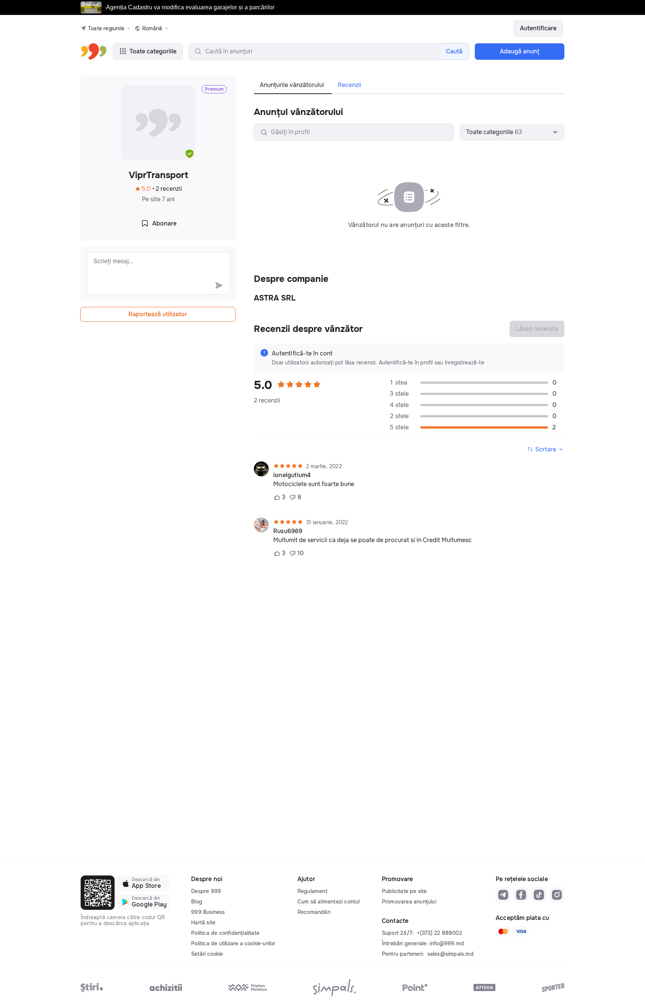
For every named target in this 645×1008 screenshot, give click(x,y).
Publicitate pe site (404, 891)
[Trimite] (218, 285)
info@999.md (447, 943)
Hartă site (203, 922)
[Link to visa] (521, 931)
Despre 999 (206, 891)
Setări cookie (207, 954)
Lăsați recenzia (537, 329)
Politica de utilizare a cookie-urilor (233, 943)
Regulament (312, 891)
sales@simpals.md (450, 954)
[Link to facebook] (521, 894)
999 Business (208, 912)
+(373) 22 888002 (439, 933)
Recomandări (313, 912)
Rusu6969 (288, 531)
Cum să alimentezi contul (328, 902)
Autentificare (538, 28)
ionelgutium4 (292, 475)
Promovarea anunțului (409, 902)
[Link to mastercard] (503, 931)
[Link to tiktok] (539, 894)
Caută (454, 51)
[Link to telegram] (503, 894)
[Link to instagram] (556, 894)
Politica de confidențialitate (225, 933)
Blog (196, 902)
